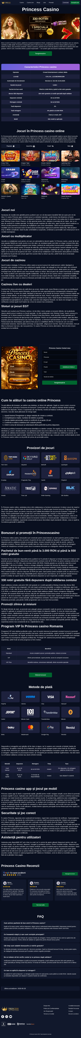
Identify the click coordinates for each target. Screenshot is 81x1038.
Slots (69, 146)
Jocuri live (29, 146)
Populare (9, 146)
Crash (49, 146)
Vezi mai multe (40, 905)
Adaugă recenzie (70, 873)
